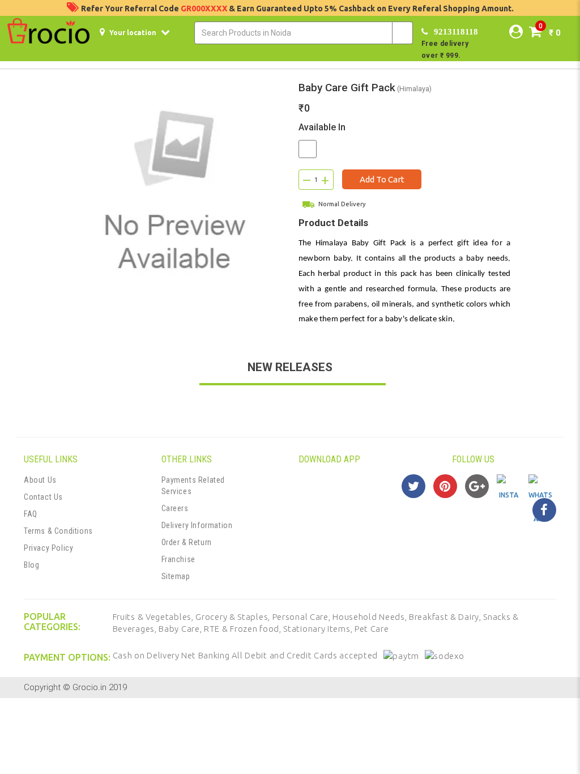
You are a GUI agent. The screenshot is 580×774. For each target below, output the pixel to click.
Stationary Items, (319, 628)
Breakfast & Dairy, (446, 617)
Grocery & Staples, (233, 617)
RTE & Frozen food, (243, 628)
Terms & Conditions (58, 530)
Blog (31, 564)
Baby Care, (181, 628)
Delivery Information (197, 525)
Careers (175, 508)
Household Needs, (370, 617)
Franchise (178, 559)
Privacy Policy (48, 547)
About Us (40, 479)
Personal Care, (302, 617)
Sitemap (175, 576)
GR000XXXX (205, 8)
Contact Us (43, 496)
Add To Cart (382, 179)
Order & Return (186, 542)
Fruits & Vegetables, (154, 617)
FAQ (30, 513)
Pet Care (372, 628)
